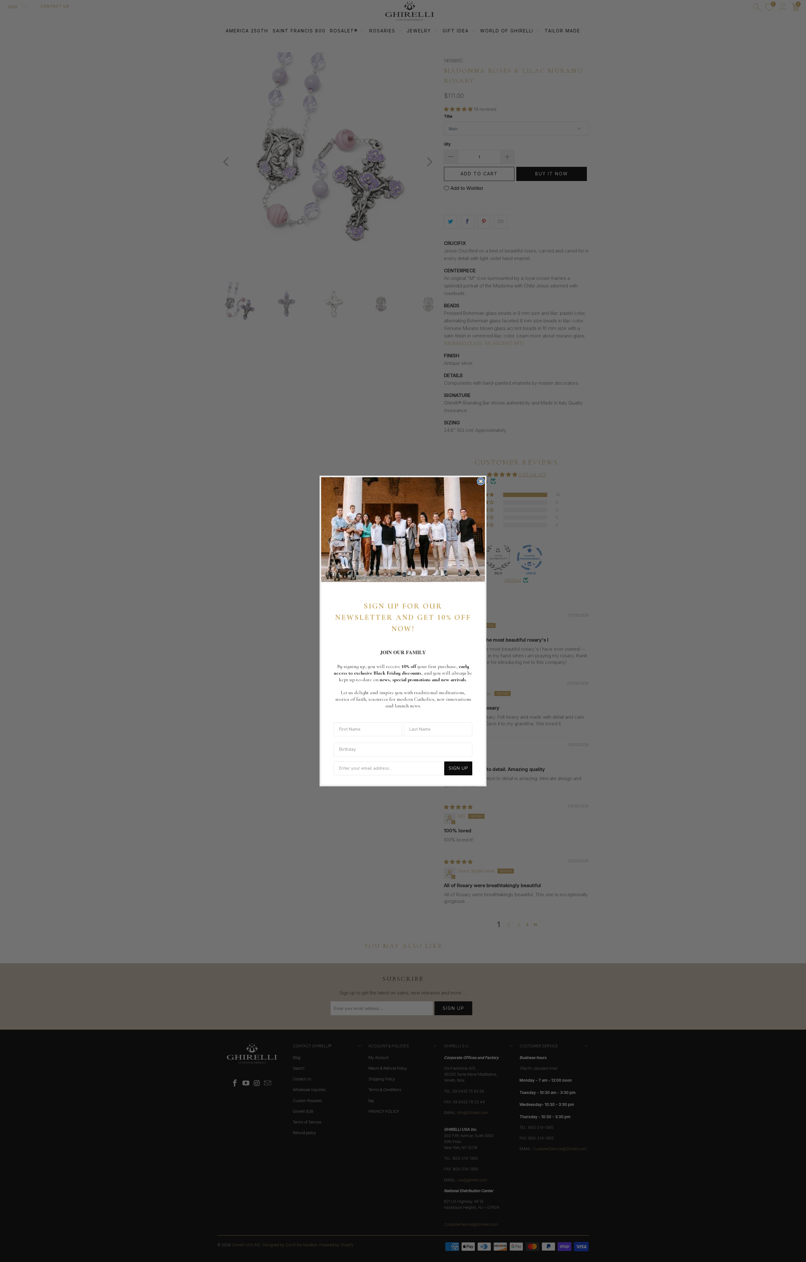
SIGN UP (458, 768)
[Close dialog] (481, 481)
